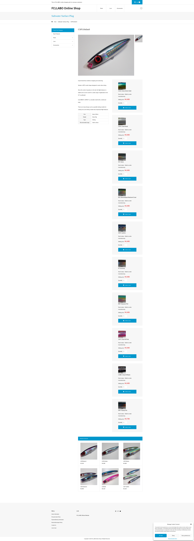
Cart (138, 2)
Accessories (120, 8)
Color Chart (54, 528)
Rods (101, 8)
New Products (56, 33)
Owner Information (55, 514)
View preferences (185, 535)
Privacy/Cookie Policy (172, 538)
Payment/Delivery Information (58, 519)
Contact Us (54, 525)
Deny (173, 535)
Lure (111, 8)
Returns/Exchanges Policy (57, 522)
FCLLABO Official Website (83, 515)
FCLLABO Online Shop (66, 8)
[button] (191, 524)
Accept (161, 535)
